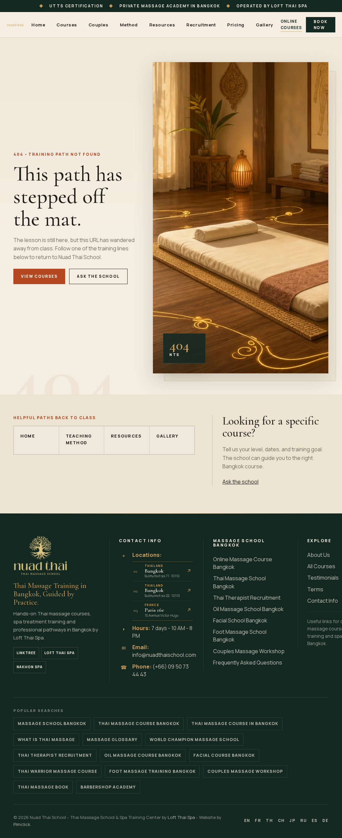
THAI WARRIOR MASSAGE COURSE (57, 771)
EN (247, 820)
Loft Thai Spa (59, 652)
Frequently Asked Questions (247, 662)
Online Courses (291, 24)
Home (38, 25)
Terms (315, 589)
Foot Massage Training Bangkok (152, 771)
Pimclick (21, 824)
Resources (162, 25)
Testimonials (323, 577)
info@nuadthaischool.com (164, 655)
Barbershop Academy (108, 787)
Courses (66, 25)
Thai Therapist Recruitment (247, 597)
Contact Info (322, 600)
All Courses (321, 566)
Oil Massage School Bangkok (248, 609)
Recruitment (201, 25)
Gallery (264, 25)
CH (281, 820)
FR (258, 820)
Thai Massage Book (43, 787)
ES (315, 820)
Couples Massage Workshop (249, 651)
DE (325, 820)
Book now (321, 24)
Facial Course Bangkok (224, 755)
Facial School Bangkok (240, 620)
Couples (99, 25)
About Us (318, 555)
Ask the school (98, 276)
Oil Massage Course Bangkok (142, 755)
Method (129, 25)
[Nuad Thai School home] (15, 25)
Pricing (235, 25)
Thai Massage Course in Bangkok (234, 723)
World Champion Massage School (194, 739)
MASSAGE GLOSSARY (112, 739)
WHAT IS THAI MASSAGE (46, 739)
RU (303, 820)
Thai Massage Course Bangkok (138, 723)
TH (269, 820)
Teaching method (79, 439)
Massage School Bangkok (52, 723)
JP (293, 820)
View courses (39, 276)
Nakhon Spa (30, 667)
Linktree (26, 652)
